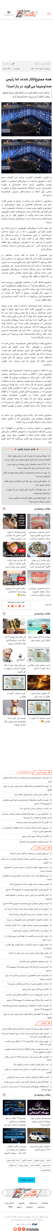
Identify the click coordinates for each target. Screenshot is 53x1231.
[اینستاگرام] (23, 1229)
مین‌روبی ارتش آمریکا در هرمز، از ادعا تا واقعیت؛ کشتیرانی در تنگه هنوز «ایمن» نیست (27, 829)
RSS (10, 1207)
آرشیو (19, 1207)
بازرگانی (44, 1023)
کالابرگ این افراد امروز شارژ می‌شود (35, 836)
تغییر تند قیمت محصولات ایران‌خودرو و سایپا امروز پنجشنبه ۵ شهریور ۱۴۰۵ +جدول (27, 801)
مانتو (48, 1160)
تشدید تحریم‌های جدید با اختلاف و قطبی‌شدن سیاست (27, 994)
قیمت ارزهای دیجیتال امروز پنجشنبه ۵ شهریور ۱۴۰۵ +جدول (26, 903)
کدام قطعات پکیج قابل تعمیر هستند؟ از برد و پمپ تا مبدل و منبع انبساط (26, 1088)
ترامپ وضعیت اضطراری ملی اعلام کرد (34, 841)
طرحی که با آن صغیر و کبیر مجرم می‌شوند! (32, 822)
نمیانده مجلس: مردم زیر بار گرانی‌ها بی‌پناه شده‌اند (29, 914)
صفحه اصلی (46, 63)
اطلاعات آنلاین (26, 13)
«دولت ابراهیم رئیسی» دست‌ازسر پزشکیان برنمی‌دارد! (28, 983)
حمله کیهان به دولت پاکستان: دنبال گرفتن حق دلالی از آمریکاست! (29, 946)
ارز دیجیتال (13, 1165)
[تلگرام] (15, 1229)
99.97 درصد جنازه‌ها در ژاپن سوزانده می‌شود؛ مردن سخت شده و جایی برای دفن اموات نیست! (28, 466)
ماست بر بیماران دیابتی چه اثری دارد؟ (34, 808)
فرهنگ (36, 63)
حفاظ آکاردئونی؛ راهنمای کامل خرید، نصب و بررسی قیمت (26, 1081)
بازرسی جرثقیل (39, 1160)
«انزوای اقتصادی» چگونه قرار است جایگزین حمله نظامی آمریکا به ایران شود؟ (29, 499)
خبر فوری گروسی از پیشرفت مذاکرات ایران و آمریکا (29, 853)
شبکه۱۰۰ (45, 1203)
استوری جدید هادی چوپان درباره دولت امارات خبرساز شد (26, 909)
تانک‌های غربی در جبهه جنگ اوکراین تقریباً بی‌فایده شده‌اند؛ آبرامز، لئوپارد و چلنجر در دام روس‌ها (27, 815)
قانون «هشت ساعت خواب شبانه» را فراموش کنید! (29, 884)
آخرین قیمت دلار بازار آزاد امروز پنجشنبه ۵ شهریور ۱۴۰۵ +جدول (29, 968)
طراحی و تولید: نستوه (24, 1224)
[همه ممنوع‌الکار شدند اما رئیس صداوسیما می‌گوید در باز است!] (26, 119)
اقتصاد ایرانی (35, 1165)
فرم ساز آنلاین (27, 1160)
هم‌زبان (21, 1203)
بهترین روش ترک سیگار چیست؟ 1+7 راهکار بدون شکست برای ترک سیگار (28, 1043)
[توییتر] (19, 1229)
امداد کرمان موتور (13, 1160)
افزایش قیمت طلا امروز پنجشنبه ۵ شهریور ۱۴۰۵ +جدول (27, 889)
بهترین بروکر (23, 1165)
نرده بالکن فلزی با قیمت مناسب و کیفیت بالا (31, 1064)
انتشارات (29, 1207)
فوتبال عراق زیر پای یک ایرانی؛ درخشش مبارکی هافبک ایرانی (25, 1028)
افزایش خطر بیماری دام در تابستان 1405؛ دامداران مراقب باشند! (28, 1058)
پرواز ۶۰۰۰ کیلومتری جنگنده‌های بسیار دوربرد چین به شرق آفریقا (28, 1015)
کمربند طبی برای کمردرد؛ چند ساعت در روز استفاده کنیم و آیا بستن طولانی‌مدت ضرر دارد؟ (27, 1035)
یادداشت (40, 1207)
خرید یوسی (46, 1165)
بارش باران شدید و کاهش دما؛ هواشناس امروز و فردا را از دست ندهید (28, 938)
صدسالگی (33, 1203)
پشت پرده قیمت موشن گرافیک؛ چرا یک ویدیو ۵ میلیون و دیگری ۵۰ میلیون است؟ (28, 1050)
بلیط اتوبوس (45, 1170)
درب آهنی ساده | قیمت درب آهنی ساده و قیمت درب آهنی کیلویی (28, 1071)
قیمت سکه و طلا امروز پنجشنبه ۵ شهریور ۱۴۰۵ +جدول (28, 1000)
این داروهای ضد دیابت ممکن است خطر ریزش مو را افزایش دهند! (27, 877)
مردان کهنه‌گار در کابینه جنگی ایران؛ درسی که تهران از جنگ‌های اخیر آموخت (28, 491)
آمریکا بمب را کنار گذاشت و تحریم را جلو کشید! (31, 930)
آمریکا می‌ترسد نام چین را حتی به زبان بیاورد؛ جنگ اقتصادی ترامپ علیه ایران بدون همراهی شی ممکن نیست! (27, 457)
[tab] (43, 772)
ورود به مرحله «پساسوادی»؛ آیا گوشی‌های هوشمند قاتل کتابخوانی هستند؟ (26, 474)
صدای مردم (9, 1203)
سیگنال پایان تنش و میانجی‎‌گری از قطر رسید (31, 794)
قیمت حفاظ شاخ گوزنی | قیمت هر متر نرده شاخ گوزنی (28, 1077)
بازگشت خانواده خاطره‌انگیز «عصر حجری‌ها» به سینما (28, 919)
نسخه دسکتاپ (26, 1180)
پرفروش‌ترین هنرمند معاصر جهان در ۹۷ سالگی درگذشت (27, 925)
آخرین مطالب (41, 847)
